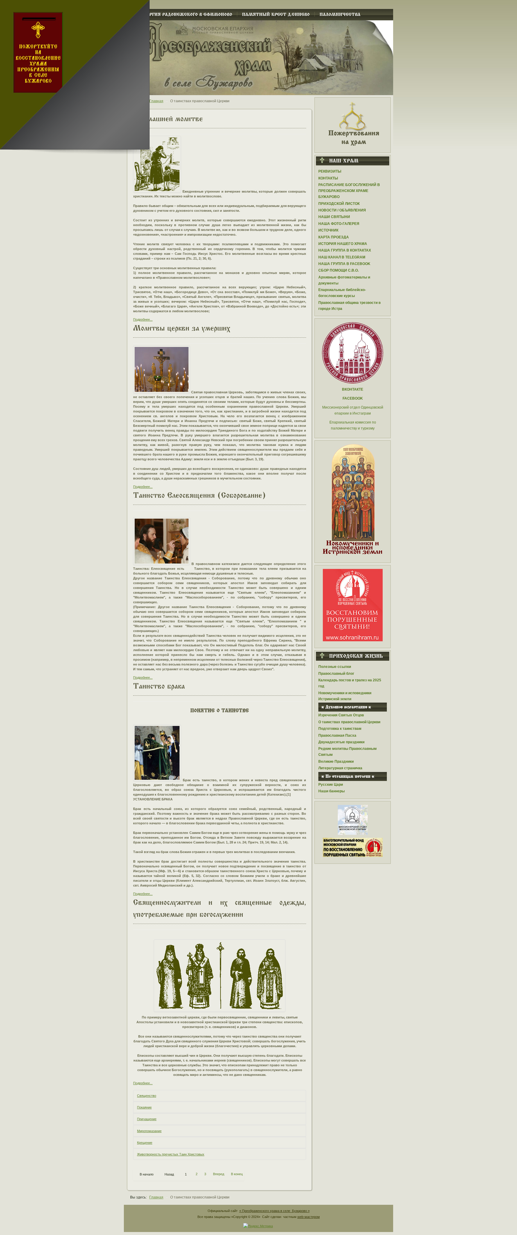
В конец (237, 1174)
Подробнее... (143, 319)
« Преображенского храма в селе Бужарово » (274, 1211)
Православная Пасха (337, 735)
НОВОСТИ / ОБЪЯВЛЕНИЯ (342, 210)
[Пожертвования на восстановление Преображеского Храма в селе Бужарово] (353, 123)
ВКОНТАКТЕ (352, 389)
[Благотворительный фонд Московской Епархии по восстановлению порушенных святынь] (353, 605)
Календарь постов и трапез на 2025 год (349, 683)
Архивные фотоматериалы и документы (344, 280)
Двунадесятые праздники (341, 742)
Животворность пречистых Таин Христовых (170, 1154)
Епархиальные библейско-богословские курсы (342, 293)
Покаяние (144, 1107)
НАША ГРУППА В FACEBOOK (344, 264)
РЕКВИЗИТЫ (329, 171)
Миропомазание (149, 1131)
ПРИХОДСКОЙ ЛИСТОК (339, 204)
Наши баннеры (331, 791)
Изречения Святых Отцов (341, 715)
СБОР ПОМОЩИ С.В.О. (338, 270)
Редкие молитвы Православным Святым (347, 752)
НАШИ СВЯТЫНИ (334, 217)
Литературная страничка (340, 768)
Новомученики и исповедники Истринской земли (344, 696)
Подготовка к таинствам (339, 729)
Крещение (144, 1142)
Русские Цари (330, 784)
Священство (146, 1095)
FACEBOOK (353, 398)
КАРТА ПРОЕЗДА (333, 237)
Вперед (218, 1174)
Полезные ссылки (334, 667)
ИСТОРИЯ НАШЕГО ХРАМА (342, 244)
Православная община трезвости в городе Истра (349, 306)
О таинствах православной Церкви (349, 722)
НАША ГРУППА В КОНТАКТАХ (344, 250)
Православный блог (336, 673)
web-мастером (308, 1217)
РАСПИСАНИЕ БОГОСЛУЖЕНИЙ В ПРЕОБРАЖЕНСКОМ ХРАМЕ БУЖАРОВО (349, 191)
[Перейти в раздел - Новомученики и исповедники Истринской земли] (352, 500)
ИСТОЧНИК (328, 230)
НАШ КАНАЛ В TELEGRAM (341, 257)
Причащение (146, 1119)
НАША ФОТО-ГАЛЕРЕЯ (338, 224)
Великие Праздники (336, 761)
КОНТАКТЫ (328, 178)
